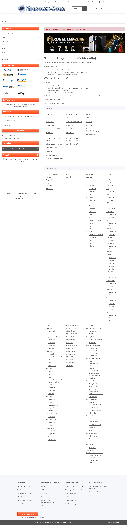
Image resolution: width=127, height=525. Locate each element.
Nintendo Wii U (71, 340)
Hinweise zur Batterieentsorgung (92, 130)
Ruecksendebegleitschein (54, 159)
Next (34, 180)
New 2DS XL (110, 211)
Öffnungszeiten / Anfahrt (54, 144)
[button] (92, 8)
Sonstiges (92, 378)
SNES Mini (109, 252)
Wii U (108, 312)
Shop (57, 2)
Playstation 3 (50, 180)
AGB (87, 118)
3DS (107, 220)
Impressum (76, 2)
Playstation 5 (50, 186)
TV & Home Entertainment (91, 451)
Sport (90, 442)
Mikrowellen (93, 413)
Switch (108, 255)
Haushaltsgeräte (91, 399)
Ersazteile (92, 223)
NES (107, 188)
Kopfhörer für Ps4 (54, 391)
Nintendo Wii (50, 177)
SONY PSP (69, 357)
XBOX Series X (91, 232)
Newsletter (70, 132)
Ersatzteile (92, 188)
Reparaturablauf (51, 148)
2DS (107, 203)
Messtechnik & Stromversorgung (94, 354)
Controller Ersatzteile (96, 220)
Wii (107, 298)
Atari (3, 37)
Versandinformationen (73, 129)
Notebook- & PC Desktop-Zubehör (94, 374)
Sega (108, 325)
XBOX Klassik (90, 186)
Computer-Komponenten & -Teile (94, 363)
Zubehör (91, 194)
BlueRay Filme (71, 328)
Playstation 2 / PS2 (52, 337)
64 (107, 177)
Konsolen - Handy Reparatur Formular (72, 139)
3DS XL (108, 229)
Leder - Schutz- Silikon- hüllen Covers (94, 392)
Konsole (51, 402)
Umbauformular (51, 155)
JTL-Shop (116, 522)
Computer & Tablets (93, 358)
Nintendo (5, 45)
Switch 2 (109, 289)
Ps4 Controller (53, 385)
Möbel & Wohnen (92, 433)
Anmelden (20, 131)
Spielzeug (89, 445)
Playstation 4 (50, 183)
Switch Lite (110, 272)
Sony (3, 52)
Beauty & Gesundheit (93, 337)
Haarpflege (92, 342)
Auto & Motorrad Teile (93, 328)
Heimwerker (90, 416)
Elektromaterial (94, 422)
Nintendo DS (70, 331)
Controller (92, 200)
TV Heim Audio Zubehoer (93, 461)
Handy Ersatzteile (94, 384)
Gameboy (109, 183)
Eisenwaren (92, 419)
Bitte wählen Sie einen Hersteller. (14, 149)
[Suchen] (84, 8)
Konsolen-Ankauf (72, 144)
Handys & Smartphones (94, 381)
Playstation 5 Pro (51, 414)
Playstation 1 (50, 328)
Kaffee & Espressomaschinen (95, 403)
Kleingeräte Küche (95, 410)
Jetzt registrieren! (14, 138)
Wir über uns (70, 118)
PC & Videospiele (7, 56)
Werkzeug (92, 430)
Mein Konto (66, 2)
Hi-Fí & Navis (93, 334)
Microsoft (5, 41)
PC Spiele (69, 342)
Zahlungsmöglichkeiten (74, 121)
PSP (47, 437)
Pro (50, 377)
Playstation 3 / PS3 (72, 348)
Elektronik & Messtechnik (93, 349)
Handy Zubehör (94, 387)
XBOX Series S (91, 217)
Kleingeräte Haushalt (96, 407)
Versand (42, 517)
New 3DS (109, 237)
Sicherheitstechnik (95, 424)
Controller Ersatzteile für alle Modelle (56, 381)
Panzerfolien (93, 396)
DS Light (109, 180)
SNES (108, 194)
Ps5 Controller (53, 405)
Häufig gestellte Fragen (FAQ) (53, 139)
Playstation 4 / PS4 (72, 351)
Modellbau (92, 447)
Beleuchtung (93, 436)
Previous (6, 180)
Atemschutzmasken (95, 340)
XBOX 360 (89, 177)
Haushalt (92, 439)
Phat (90, 180)
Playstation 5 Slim (52, 419)
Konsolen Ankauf (7, 34)
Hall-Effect (104, 2)
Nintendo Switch (71, 334)
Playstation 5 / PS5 (72, 354)
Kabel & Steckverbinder (94, 369)
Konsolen (69, 177)
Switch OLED (110, 280)
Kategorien (48, 2)
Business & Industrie (93, 345)
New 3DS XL (110, 243)
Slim (90, 183)
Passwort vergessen (8, 135)
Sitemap (89, 121)
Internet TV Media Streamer (95, 456)
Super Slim (52, 365)
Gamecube (110, 186)
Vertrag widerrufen (27, 514)
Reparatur (92, 211)
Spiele (111, 200)
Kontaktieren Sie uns (73, 114)
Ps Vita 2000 (50, 428)
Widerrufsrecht (91, 135)
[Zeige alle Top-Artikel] (37, 155)
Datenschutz (90, 114)
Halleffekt (92, 206)
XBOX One (49, 188)
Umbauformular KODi (90, 2)
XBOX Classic (70, 363)
